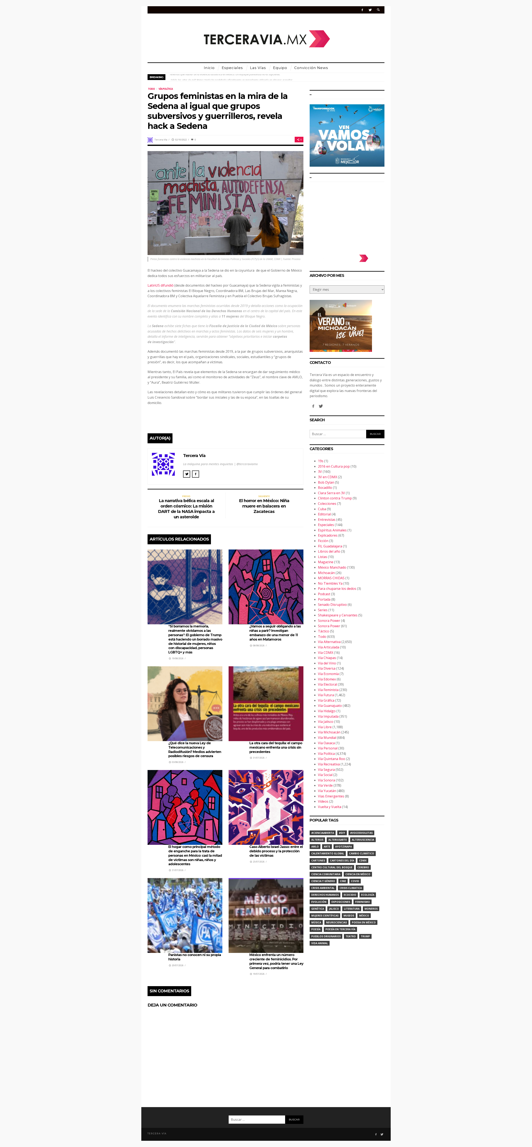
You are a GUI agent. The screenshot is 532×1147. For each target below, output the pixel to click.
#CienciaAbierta (322, 833)
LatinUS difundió (161, 285)
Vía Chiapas (327, 657)
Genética (317, 908)
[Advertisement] (347, 216)
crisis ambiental (323, 888)
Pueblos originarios (326, 936)
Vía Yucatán (327, 790)
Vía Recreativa (329, 764)
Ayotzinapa (343, 846)
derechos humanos (325, 895)
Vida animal (319, 943)
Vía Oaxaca (326, 743)
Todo (151, 89)
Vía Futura (326, 695)
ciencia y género (323, 881)
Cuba (322, 509)
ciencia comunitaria (325, 874)
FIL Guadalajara (330, 546)
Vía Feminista (328, 689)
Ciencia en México (357, 874)
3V (320, 471)
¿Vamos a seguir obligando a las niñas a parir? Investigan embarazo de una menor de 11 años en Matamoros (275, 632)
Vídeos (323, 801)
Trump (365, 936)
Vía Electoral (327, 684)
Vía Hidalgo (327, 711)
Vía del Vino (327, 663)
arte (327, 846)
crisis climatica (351, 888)
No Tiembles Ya (330, 583)
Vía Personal (327, 748)
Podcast (324, 594)
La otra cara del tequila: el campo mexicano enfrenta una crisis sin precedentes (275, 747)
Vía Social (325, 774)
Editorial (324, 514)
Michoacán (326, 572)
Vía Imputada (328, 716)
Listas (322, 556)
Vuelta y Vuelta (329, 807)
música (316, 922)
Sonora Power (329, 620)
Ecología (367, 895)
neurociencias (336, 922)
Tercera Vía (160, 139)
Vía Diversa (326, 668)
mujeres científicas (325, 915)
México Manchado (332, 567)
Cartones (318, 860)
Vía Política (166, 89)
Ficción (323, 540)
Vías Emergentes (331, 796)
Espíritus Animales (332, 530)
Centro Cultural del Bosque (331, 867)
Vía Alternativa (329, 641)
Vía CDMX (325, 652)
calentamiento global (327, 853)
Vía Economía (328, 673)
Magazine (325, 562)
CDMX (363, 860)
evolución (318, 902)
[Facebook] (362, 10)
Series (323, 610)
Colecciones (327, 503)
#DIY (342, 833)
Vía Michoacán (329, 732)
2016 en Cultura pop (334, 466)
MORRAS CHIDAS (331, 578)
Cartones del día (342, 860)
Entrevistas (326, 519)
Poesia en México (364, 922)
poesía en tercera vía (340, 929)
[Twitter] (370, 10)
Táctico (323, 631)
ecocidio (350, 895)
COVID (355, 881)
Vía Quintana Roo (331, 758)
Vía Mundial (327, 737)
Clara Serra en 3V (331, 493)
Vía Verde (325, 785)
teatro (351, 936)
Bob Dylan (326, 482)
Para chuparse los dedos (337, 588)
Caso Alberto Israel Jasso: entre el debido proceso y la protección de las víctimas (276, 851)
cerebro (363, 867)
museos (349, 915)
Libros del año (329, 551)
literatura (352, 908)
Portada (324, 599)
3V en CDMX (327, 477)
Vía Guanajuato (330, 705)
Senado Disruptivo (332, 604)
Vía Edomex (327, 679)
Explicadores (327, 535)
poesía (315, 929)
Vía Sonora (326, 780)
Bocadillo (325, 487)
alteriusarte (337, 839)
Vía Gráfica (326, 700)
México (364, 915)
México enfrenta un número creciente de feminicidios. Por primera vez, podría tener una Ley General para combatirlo (276, 961)
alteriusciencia (363, 839)
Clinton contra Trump (335, 498)
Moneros (371, 908)
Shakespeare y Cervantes (337, 615)
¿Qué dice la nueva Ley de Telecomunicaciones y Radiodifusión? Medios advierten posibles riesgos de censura (194, 749)
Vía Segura (326, 769)
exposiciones (340, 902)
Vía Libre (325, 727)
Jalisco (334, 908)
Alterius (317, 839)
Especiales (326, 524)
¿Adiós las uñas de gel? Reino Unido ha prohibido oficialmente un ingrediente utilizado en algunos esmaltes (231, 77)
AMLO (315, 846)
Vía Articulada (328, 647)
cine (343, 881)
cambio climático (361, 853)
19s (320, 461)
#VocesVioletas (361, 833)
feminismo (362, 902)
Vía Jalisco (325, 721)
